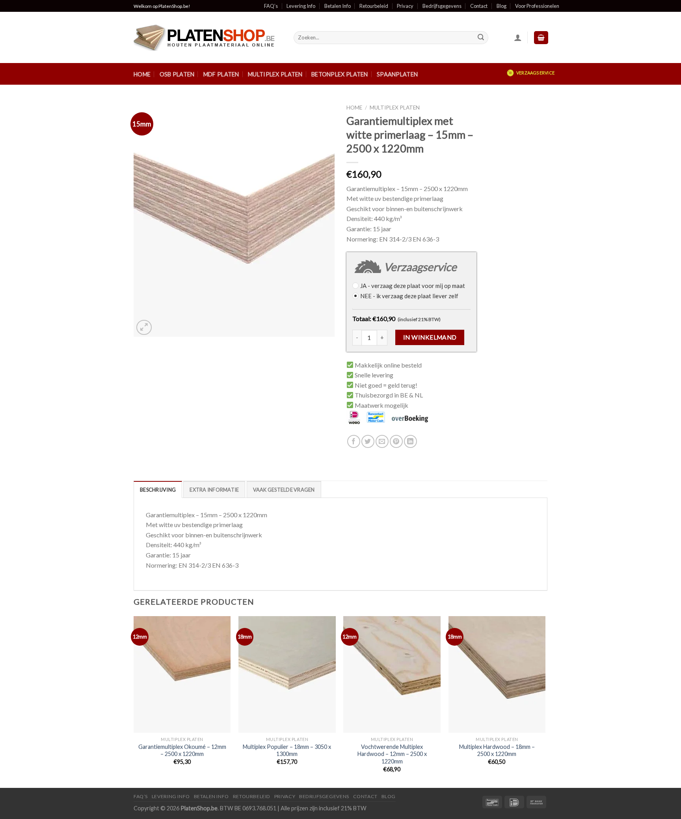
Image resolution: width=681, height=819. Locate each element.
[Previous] (134, 701)
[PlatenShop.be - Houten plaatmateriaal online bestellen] (208, 37)
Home (142, 74)
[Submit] (480, 38)
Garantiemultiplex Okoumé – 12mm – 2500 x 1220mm (182, 750)
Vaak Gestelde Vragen (284, 490)
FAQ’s (271, 6)
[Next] (545, 701)
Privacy (405, 6)
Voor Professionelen (537, 6)
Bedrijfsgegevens (441, 6)
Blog (501, 6)
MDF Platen (221, 74)
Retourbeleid (373, 6)
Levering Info (301, 6)
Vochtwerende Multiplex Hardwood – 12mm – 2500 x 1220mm (392, 754)
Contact (478, 6)
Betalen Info (337, 6)
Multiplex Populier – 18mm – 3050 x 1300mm (287, 750)
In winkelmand (430, 337)
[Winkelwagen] (541, 37)
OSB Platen (177, 74)
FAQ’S (141, 796)
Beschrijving (158, 490)
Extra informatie (214, 490)
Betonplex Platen (339, 74)
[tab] (158, 489)
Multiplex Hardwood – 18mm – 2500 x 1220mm (497, 750)
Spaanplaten (397, 74)
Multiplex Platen (275, 74)
